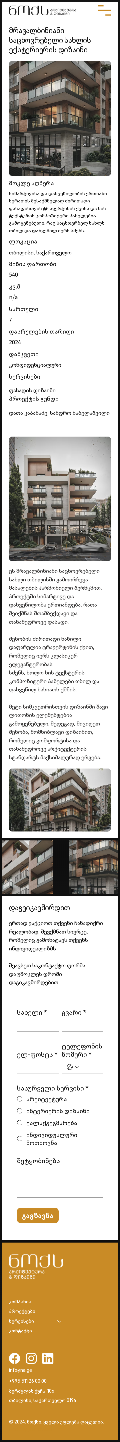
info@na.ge (20, 1370)
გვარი (74, 1012)
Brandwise (40, 1429)
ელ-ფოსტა (37, 1054)
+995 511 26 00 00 (28, 1381)
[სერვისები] (59, 1321)
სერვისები (21, 1321)
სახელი (32, 1012)
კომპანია (20, 1302)
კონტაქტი (20, 1331)
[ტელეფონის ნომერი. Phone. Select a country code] (73, 1067)
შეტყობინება (38, 1160)
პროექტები (22, 1311)
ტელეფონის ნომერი (82, 1050)
